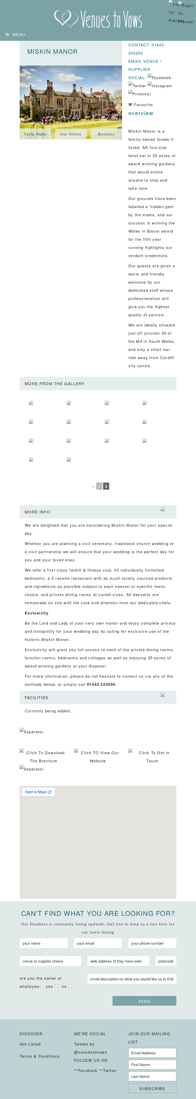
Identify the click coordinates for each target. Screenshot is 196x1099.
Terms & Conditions (40, 1056)
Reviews (106, 134)
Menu (19, 34)
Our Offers (70, 134)
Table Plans (35, 134)
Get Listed (30, 1043)
